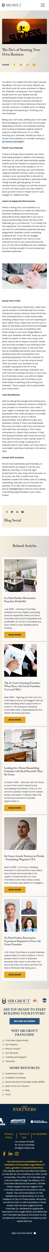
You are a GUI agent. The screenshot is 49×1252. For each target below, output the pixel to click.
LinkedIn (27, 65)
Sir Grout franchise (12, 141)
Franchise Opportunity (16, 1040)
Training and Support (16, 1057)
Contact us (15, 488)
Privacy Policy (9, 1135)
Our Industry (11, 1044)
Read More (15, 634)
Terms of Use (24, 1135)
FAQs (8, 1094)
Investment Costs (14, 1073)
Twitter (21, 65)
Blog (7, 1090)
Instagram (17, 1154)
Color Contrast (35, 1233)
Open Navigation (43, 5)
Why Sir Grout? (13, 1048)
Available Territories (15, 1077)
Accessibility (40, 1134)
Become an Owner (24, 1021)
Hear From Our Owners (17, 1086)
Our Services (11, 1052)
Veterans (10, 1061)
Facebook (14, 65)
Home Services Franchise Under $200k (25, 1081)
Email (34, 65)
